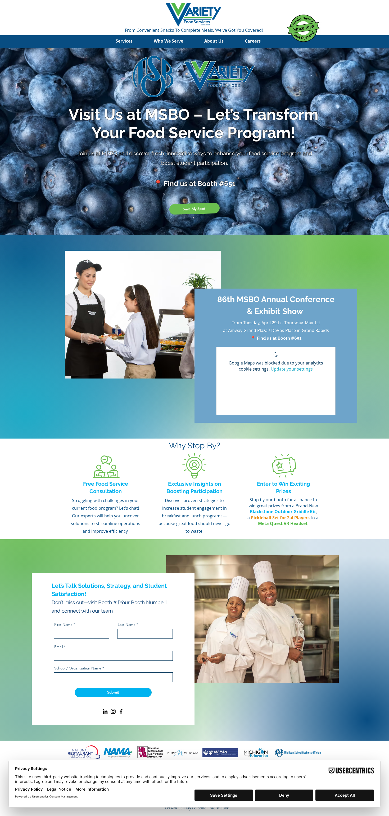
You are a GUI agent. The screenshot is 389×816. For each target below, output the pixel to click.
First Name (63, 624)
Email (58, 647)
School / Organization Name (77, 668)
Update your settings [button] (292, 369)
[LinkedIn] (105, 711)
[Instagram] (113, 711)
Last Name (126, 624)
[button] (129, 41)
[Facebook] (121, 711)
